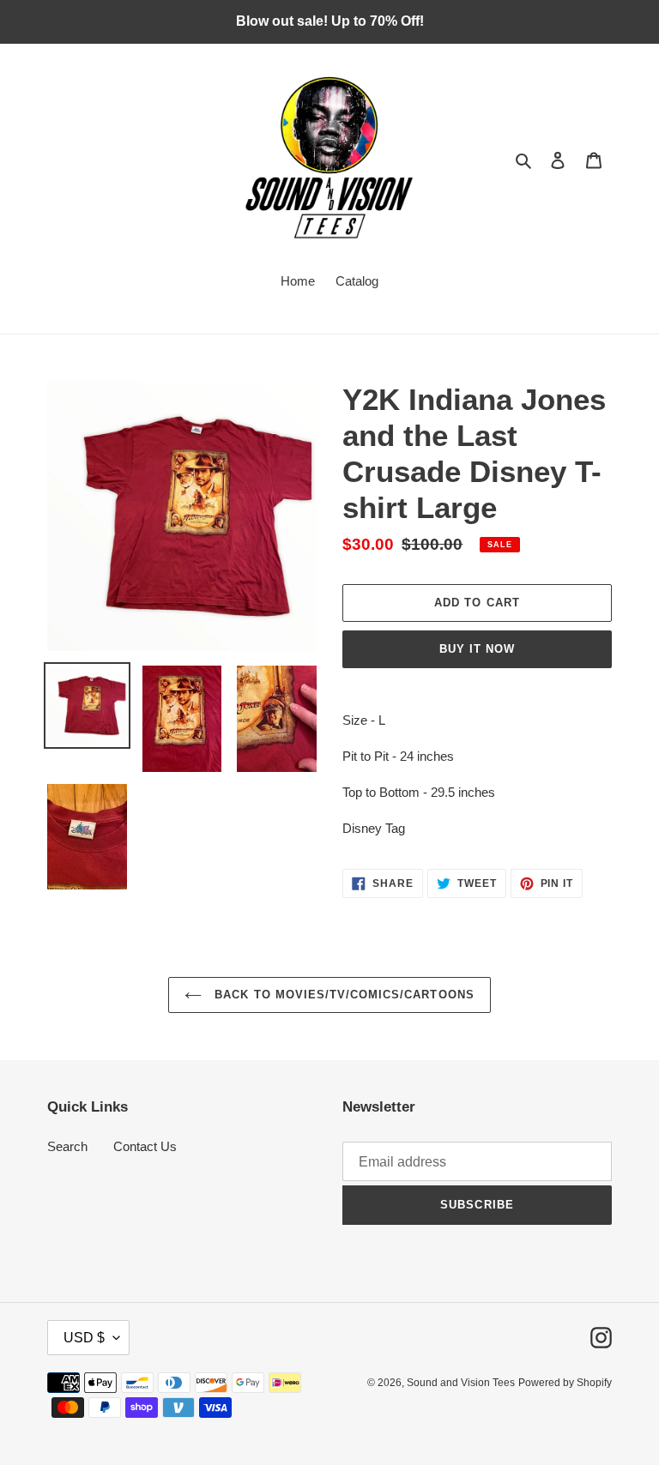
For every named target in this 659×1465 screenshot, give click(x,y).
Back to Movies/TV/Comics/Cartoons (342, 994)
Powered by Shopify (565, 1383)
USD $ (84, 1337)
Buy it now (477, 648)
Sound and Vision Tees (461, 1383)
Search (67, 1146)
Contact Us (145, 1146)
